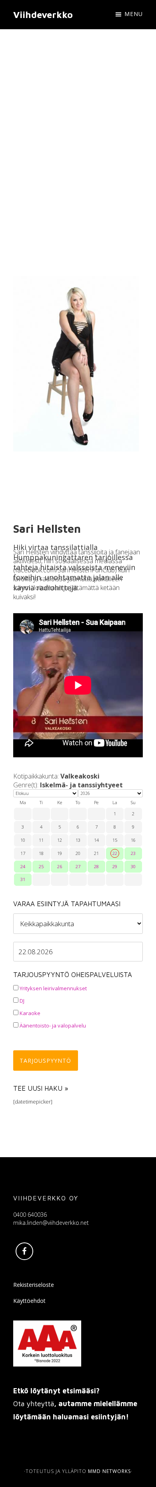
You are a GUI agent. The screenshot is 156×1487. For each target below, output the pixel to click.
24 (22, 866)
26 (59, 866)
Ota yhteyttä (33, 1403)
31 (22, 879)
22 (114, 853)
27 (78, 866)
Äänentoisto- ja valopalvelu (52, 1025)
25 (41, 866)
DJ (21, 1000)
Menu (133, 14)
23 (133, 853)
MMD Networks (109, 1471)
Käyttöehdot (29, 1300)
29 (114, 866)
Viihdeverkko (43, 14)
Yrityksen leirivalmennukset (52, 988)
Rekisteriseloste (33, 1284)
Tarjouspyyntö (45, 1060)
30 (133, 866)
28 (96, 866)
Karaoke (29, 1013)
